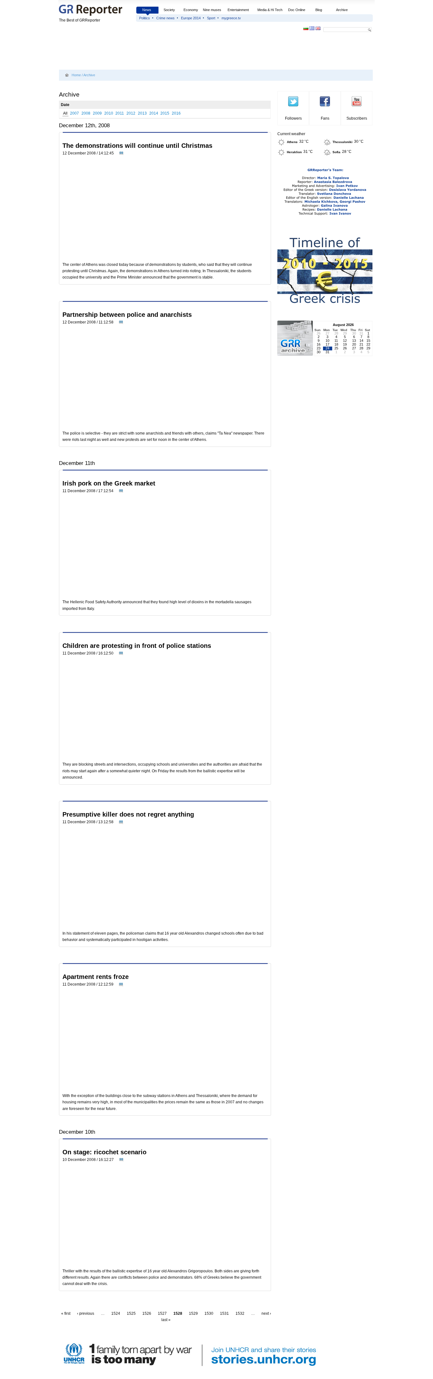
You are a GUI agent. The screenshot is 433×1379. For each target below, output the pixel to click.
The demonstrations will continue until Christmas (137, 145)
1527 (162, 1313)
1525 (131, 1313)
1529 (193, 1313)
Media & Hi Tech (269, 10)
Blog (318, 10)
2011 (119, 113)
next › (266, 1313)
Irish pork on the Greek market (108, 483)
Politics (144, 18)
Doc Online (296, 10)
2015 (164, 113)
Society (169, 10)
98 (121, 152)
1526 (146, 1313)
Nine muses (212, 10)
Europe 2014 (191, 18)
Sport (211, 18)
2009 (97, 113)
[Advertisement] (174, 51)
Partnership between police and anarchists (127, 314)
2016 (176, 113)
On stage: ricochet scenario (104, 1152)
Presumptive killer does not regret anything (128, 814)
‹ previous (85, 1313)
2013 (142, 113)
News (147, 10)
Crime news (165, 18)
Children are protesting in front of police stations (136, 645)
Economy (191, 10)
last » (166, 1320)
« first (65, 1313)
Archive (342, 10)
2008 (85, 113)
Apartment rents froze (95, 976)
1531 (224, 1313)
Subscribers (356, 118)
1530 (208, 1313)
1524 (115, 1313)
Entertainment (238, 10)
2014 (153, 113)
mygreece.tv (231, 18)
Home (76, 75)
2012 (130, 113)
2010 (108, 113)
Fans (325, 118)
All (65, 113)
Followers (293, 118)
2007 (74, 113)
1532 (240, 1313)
